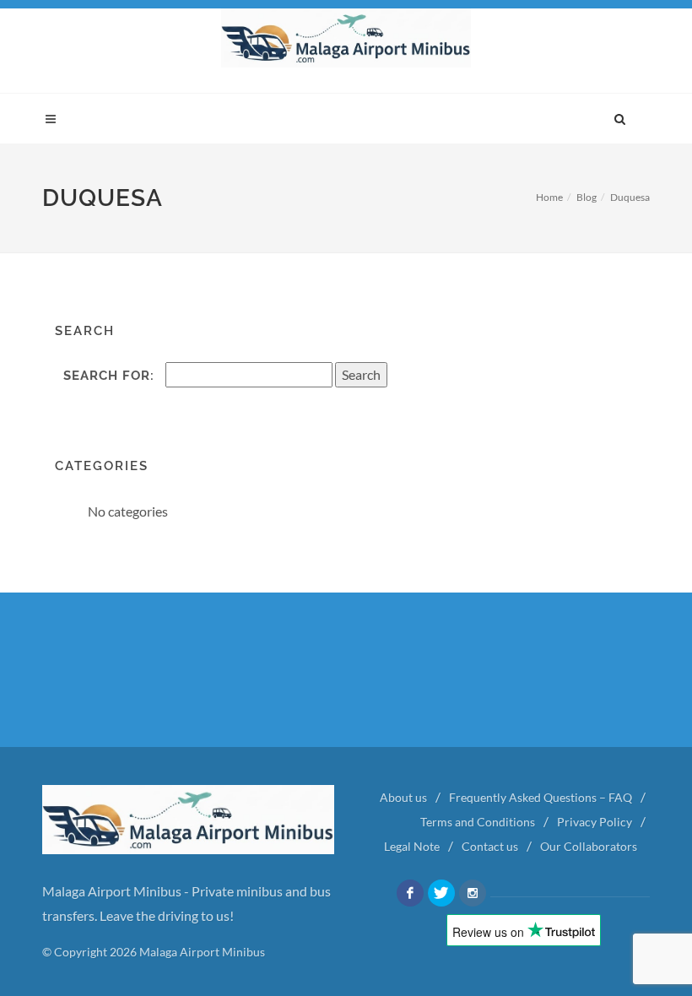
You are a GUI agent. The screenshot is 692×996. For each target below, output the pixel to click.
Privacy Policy (594, 822)
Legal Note (412, 846)
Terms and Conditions (477, 822)
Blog (586, 197)
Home (549, 197)
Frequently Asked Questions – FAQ (540, 797)
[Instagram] (472, 893)
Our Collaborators (588, 846)
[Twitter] (441, 893)
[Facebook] (410, 893)
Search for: (108, 375)
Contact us (490, 846)
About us (403, 797)
